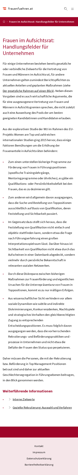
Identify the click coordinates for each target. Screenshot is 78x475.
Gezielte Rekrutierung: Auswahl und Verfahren (42, 407)
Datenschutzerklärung (39, 458)
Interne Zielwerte (24, 399)
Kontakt (38, 446)
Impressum (39, 452)
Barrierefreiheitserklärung (39, 464)
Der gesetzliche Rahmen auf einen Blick (28, 91)
